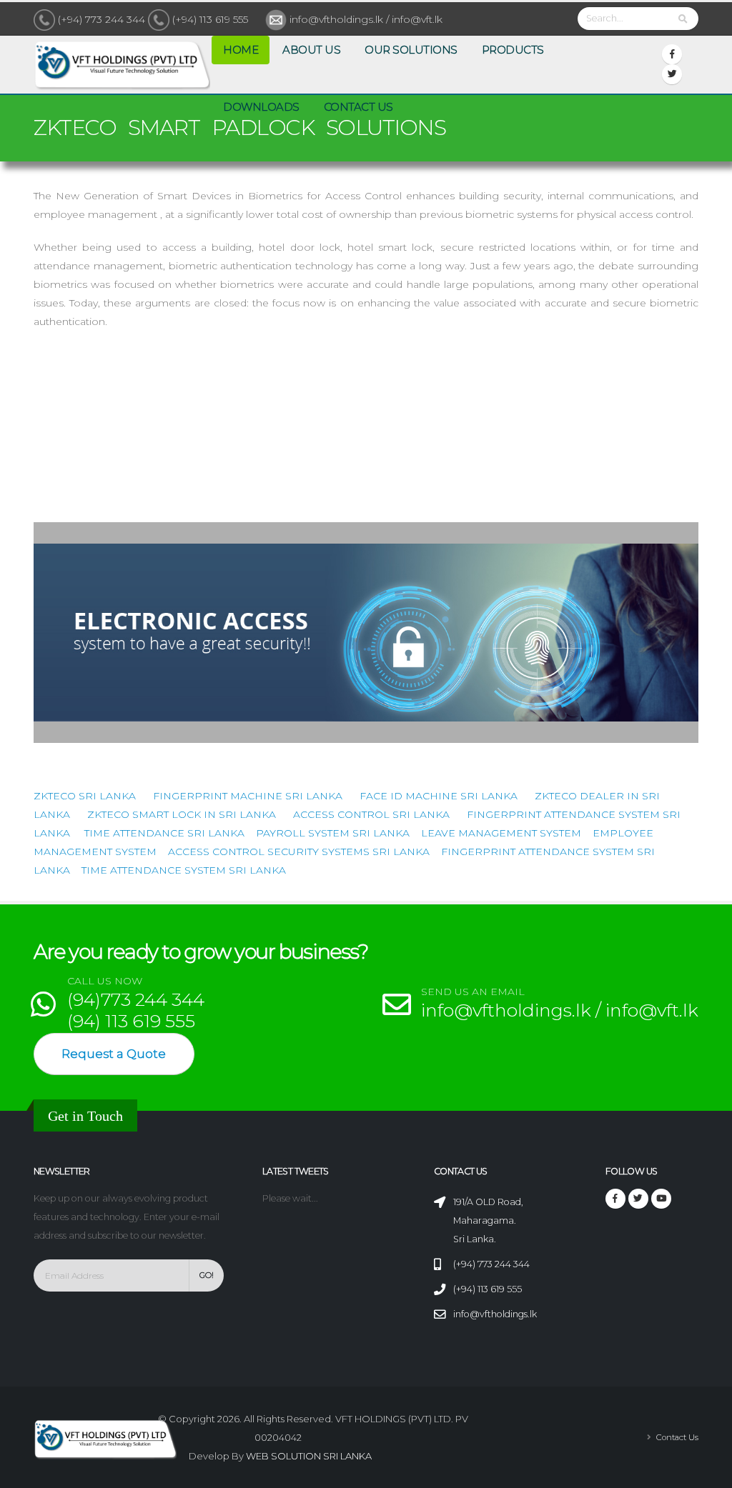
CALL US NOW (104, 981)
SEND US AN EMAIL (473, 992)
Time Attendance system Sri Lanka (183, 870)
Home (240, 49)
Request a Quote (113, 1054)
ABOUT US (311, 49)
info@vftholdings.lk (495, 1314)
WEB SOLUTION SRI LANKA (309, 1456)
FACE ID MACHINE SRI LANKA (439, 795)
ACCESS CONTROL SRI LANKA (371, 814)
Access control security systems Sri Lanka (299, 851)
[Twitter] (672, 74)
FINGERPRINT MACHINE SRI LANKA (247, 795)
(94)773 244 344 (135, 999)
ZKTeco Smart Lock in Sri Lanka (181, 814)
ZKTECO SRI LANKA (85, 795)
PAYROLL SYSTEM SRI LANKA (333, 833)
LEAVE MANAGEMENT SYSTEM (501, 833)
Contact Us (358, 107)
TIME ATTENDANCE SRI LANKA (164, 833)
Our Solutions (411, 49)
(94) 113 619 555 (131, 1021)
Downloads (261, 107)
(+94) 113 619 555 (210, 19)
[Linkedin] (661, 1199)
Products (513, 49)
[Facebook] (672, 54)
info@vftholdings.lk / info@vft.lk (364, 19)
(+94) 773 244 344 (101, 19)
